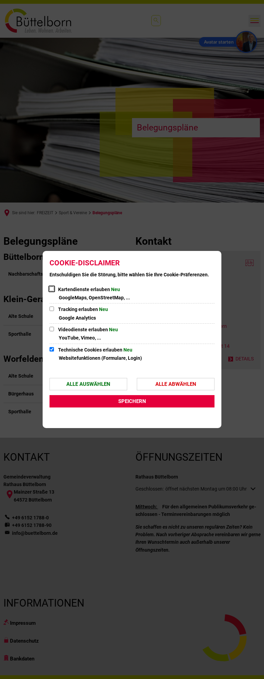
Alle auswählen (88, 384)
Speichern (132, 401)
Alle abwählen (175, 384)
